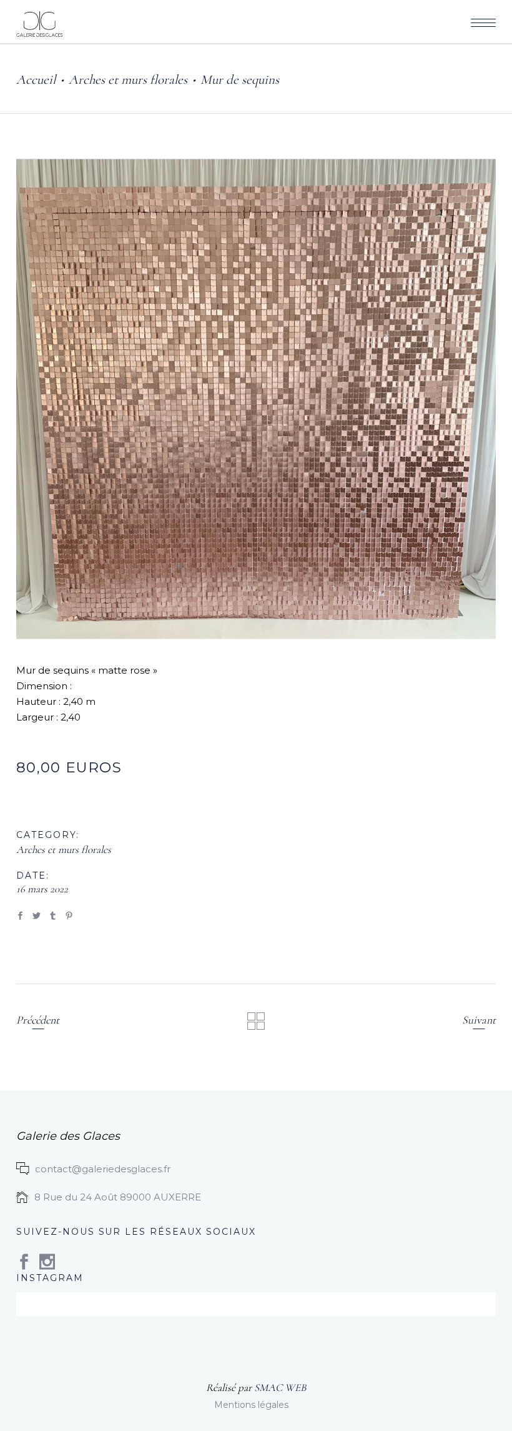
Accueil (36, 79)
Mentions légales (251, 1404)
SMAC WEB (280, 1387)
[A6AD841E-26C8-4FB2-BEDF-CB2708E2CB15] (256, 400)
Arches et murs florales (128, 79)
